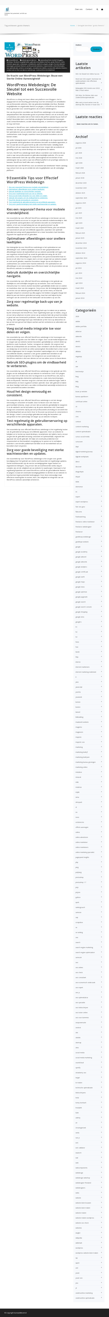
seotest (78, 1028)
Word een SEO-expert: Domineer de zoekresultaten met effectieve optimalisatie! (88, 81)
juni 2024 (79, 273)
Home (72, 25)
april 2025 (79, 223)
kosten (78, 707)
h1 (76, 627)
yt (76, 1288)
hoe (77, 647)
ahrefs (78, 341)
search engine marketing (84, 947)
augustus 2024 (81, 263)
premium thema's (20, 66)
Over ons (79, 9)
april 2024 (79, 283)
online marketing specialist (85, 852)
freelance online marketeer (85, 522)
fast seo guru (80, 507)
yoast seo (79, 1278)
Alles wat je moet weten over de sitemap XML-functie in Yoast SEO (88, 103)
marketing (79, 747)
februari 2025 (80, 233)
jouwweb (79, 697)
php (77, 862)
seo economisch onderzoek (85, 982)
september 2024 (81, 258)
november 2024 (81, 248)
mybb (78, 792)
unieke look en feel (13, 70)
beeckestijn (80, 371)
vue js (78, 1138)
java (77, 682)
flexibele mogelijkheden (22, 62)
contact (78, 422)
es (76, 492)
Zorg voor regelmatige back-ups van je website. (26, 194)
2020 (77, 316)
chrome (78, 412)
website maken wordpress (85, 1218)
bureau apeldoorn (82, 397)
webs (77, 1193)
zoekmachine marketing (84, 1293)
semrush (79, 957)
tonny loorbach (81, 1103)
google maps (80, 582)
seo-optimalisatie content (15, 68)
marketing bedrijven (83, 757)
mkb (77, 782)
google (78, 547)
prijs (77, 887)
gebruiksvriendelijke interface (40, 62)
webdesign (25, 60)
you (77, 1283)
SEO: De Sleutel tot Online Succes (87, 74)
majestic (79, 737)
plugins (45, 64)
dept (77, 447)
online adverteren (82, 837)
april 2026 (79, 163)
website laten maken (83, 1208)
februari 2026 (80, 173)
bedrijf (54, 60)
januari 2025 (80, 238)
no (76, 812)
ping (77, 867)
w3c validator (80, 1148)
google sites (80, 617)
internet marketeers (83, 667)
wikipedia (79, 1238)
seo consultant (81, 977)
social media (80, 1053)
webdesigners (80, 1188)
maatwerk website (82, 722)
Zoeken (78, 45)
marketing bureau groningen (86, 762)
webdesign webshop (83, 1178)
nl (76, 807)
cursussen (79, 442)
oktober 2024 (80, 253)
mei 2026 (79, 158)
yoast (78, 1273)
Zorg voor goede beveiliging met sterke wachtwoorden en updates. (33, 204)
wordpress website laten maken (87, 1253)
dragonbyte (80, 472)
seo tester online (81, 1013)
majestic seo (80, 742)
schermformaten (58, 66)
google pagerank (81, 597)
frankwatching (81, 517)
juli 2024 (79, 268)
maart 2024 (80, 288)
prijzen (78, 892)
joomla (78, 692)
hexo (77, 642)
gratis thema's (55, 62)
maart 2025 (80, 228)
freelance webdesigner (84, 527)
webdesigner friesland (83, 1183)
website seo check (82, 1223)
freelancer (79, 532)
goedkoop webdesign (83, 537)
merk (63, 62)
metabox (79, 772)
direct (78, 462)
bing (77, 376)
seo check (79, 972)
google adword (81, 557)
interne (78, 662)
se (76, 927)
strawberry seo (81, 1073)
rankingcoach (80, 907)
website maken (81, 1213)
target (78, 1078)
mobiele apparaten (13, 64)
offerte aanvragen (82, 827)
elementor (79, 487)
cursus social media (83, 437)
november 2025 (81, 188)
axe (77, 366)
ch (76, 407)
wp (77, 1258)
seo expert (79, 987)
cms (77, 417)
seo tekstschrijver (82, 1008)
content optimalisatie (83, 432)
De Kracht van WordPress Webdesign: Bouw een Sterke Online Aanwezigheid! (35, 77)
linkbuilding (79, 717)
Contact (89, 9)
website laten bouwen (83, 1203)
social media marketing (84, 1058)
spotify (78, 1068)
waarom (78, 1153)
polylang (79, 872)
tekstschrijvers (81, 1093)
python (78, 897)
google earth (80, 577)
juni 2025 (79, 213)
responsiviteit (47, 66)
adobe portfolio (81, 326)
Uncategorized (81, 1128)
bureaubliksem (13, 60)
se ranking (79, 932)
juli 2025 (79, 208)
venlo (77, 1133)
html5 (78, 652)
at (76, 361)
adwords (79, 336)
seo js (78, 992)
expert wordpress (82, 502)
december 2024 (81, 243)
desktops (10, 62)
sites (77, 1048)
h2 (76, 632)
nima (77, 797)
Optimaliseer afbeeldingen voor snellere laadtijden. (27, 189)
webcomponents (81, 1168)
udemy (78, 1118)
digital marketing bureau (84, 452)
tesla (77, 1098)
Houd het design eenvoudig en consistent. (24, 200)
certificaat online (81, 402)
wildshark (79, 1243)
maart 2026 (80, 168)
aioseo (78, 346)
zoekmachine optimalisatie (85, 1298)
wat (77, 1158)
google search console (84, 607)
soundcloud (80, 1063)
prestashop (80, 877)
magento (79, 727)
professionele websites (35, 66)
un (76, 1123)
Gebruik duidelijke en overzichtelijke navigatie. (25, 191)
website (78, 1198)
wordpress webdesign (27, 70)
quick (77, 902)
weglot (78, 1233)
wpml (77, 1263)
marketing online (81, 767)
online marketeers (82, 847)
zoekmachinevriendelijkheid (45, 70)
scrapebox (79, 922)
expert (78, 497)
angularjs (79, 356)
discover (79, 467)
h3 (76, 637)
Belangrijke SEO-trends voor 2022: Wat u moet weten (88, 89)
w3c (77, 1143)
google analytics (81, 567)
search (78, 942)
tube (77, 1113)
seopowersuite (81, 1023)
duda (77, 482)
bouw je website (81, 392)
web (77, 1163)
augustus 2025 (81, 203)
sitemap (78, 1043)
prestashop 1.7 (81, 882)
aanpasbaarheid (46, 60)
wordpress (32, 60)
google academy (81, 552)
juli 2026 (79, 148)
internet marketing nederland (86, 672)
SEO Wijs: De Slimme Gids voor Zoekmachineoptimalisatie (87, 96)
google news (80, 587)
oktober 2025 (80, 193)
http (77, 657)
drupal (78, 477)
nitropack (79, 802)
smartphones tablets (40, 68)
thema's (64, 68)
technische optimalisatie (84, 1088)
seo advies (79, 967)
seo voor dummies (82, 1018)
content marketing (82, 427)
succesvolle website (54, 68)
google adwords (81, 562)
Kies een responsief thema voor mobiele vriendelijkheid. (28, 187)
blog (77, 387)
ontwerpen (24, 64)
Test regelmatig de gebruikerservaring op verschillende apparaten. (32, 202)
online (78, 832)
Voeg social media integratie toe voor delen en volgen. (28, 196)
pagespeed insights (82, 857)
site (77, 1033)
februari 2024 (80, 293)
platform (40, 64)
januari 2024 (80, 298)
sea (77, 937)
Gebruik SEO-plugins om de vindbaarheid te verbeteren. (28, 198)
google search (81, 602)
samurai (78, 912)
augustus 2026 (81, 143)
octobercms (80, 822)
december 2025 (81, 183)
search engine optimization (85, 952)
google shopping (81, 612)
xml (77, 1268)
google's (79, 622)
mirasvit (78, 777)
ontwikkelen (32, 64)
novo (77, 817)
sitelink (78, 1038)
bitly (77, 382)
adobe (78, 321)
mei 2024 (79, 278)
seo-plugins (28, 68)
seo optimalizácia (82, 997)
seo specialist (80, 1002)
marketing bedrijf (82, 752)
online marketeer (82, 842)
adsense (78, 331)
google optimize (81, 592)
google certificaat (82, 572)
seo (77, 962)
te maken (79, 1083)
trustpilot (79, 1108)
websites (79, 1228)
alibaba (78, 351)
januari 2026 (80, 178)
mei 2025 (79, 218)
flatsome (79, 512)
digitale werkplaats (82, 457)
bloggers (60, 60)
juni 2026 (79, 153)
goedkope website (82, 542)
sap (77, 917)
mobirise (79, 787)
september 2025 (81, 198)
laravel (78, 712)
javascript (79, 687)
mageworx (79, 732)
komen (78, 702)
